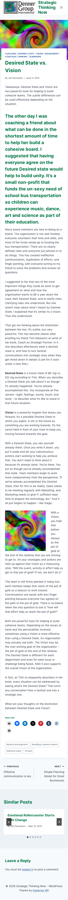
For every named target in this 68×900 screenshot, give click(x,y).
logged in (28, 869)
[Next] (59, 822)
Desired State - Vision (30, 53)
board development (17, 744)
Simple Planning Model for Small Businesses (54, 773)
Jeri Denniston (15, 78)
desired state (13, 751)
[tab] (27, 837)
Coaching (10, 53)
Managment (52, 53)
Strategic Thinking (16, 56)
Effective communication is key (17, 771)
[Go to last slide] (8, 822)
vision (28, 751)
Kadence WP (41, 890)
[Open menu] (61, 7)
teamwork (35, 56)
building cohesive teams (45, 744)
